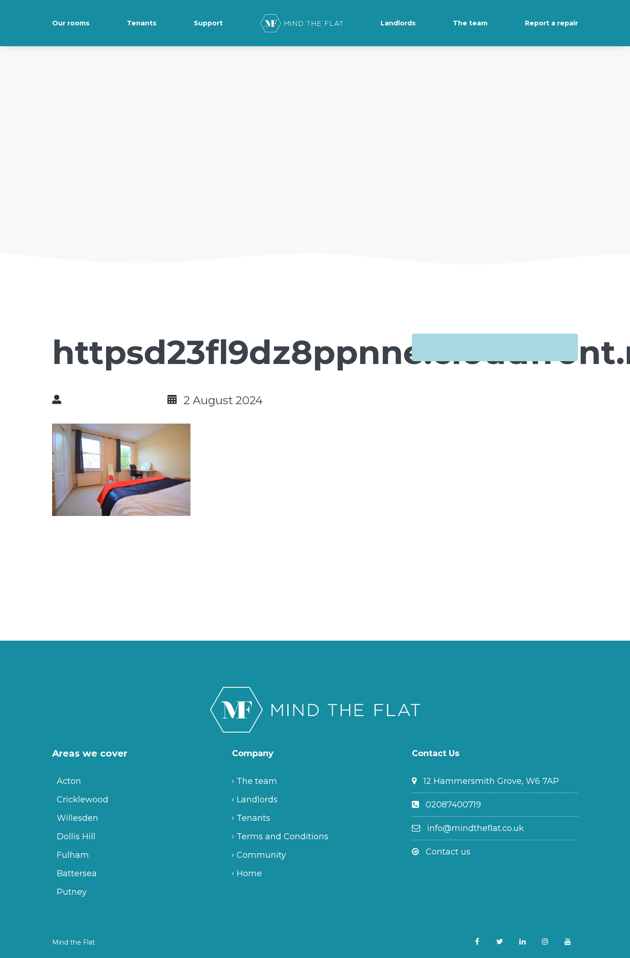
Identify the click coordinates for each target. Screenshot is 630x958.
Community (261, 855)
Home (249, 873)
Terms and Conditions (282, 836)
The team (470, 23)
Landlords (398, 23)
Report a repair (551, 23)
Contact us (448, 852)
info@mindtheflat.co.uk (475, 828)
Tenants (141, 23)
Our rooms (70, 23)
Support (208, 23)
